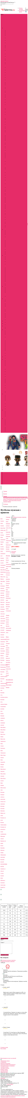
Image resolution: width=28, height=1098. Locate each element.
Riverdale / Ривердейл (8, 235)
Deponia (8, 300)
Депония (8, 643)
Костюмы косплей (10, 31)
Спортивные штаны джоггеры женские (10, 78)
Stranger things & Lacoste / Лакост (10, 89)
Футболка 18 (9, 428)
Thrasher (8, 421)
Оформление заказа (5, 1060)
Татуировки (9, 152)
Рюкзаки (8, 198)
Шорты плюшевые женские (3, 723)
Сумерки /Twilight (10, 283)
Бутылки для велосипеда (9, 203)
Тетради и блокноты (11, 204)
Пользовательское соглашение (8, 1065)
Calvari (7, 108)
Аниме (13, 18)
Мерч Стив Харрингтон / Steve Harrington (10, 165)
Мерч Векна (3, 727)
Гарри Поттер (9, 274)
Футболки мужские (10, 91)
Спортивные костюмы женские (10, 80)
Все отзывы (3, 1048)
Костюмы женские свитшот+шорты (10, 73)
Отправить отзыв (4, 954)
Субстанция (8, 610)
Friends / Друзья (9, 230)
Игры (2, 19)
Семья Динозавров (10, 254)
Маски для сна (9, 136)
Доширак (8, 422)
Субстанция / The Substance (10, 282)
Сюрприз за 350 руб (10, 222)
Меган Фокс (9, 324)
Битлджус (8, 267)
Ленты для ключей (10, 130)
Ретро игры (8, 426)
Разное (7, 687)
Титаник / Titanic (10, 269)
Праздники (10, 20)
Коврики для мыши (10, 206)
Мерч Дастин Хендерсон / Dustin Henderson (10, 170)
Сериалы (5, 18)
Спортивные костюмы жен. (3, 688)
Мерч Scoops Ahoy (10, 190)
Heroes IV (8, 658)
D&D (8, 22)
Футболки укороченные (9, 386)
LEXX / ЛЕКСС (10, 240)
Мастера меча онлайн (9, 294)
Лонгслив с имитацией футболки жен (9, 116)
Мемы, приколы (10, 423)
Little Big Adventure (10, 313)
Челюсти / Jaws (9, 285)
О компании (3, 1062)
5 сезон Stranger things (2, 876)
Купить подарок (21, 8)
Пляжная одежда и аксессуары (3, 797)
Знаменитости (4, 20)
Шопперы (8, 193)
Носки (7, 139)
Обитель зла (9, 280)
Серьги (7, 415)
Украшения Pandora (10, 154)
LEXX (7, 542)
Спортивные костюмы (9, 367)
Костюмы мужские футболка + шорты (10, 98)
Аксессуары (3, 885)
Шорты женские (10, 87)
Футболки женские (10, 46)
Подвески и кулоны (10, 413)
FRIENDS (8, 523)
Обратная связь (4, 1072)
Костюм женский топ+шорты (10, 70)
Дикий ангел (9, 243)
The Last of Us (9, 319)
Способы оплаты (4, 1067)
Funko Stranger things (2, 535)
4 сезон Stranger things (2, 549)
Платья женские (10, 82)
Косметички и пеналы (9, 129)
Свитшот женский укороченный (10, 61)
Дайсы (7, 358)
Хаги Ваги (8, 662)
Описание (13, 551)
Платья (2, 713)
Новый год (8, 327)
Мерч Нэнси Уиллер (11, 138)
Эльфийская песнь (10, 291)
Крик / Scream (9, 258)
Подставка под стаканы (9, 351)
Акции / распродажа (11, 225)
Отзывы (13, 552)
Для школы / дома (7, 329)
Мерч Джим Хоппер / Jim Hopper (10, 176)
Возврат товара (4, 1069)
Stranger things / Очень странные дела (8, 28)
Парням (2, 23)
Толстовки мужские (10, 96)
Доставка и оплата (5, 1068)
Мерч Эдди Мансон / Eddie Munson (10, 41)
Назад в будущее (10, 279)
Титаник (7, 581)
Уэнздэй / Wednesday (8, 239)
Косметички (9, 340)
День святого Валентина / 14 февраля (9, 106)
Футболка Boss (9, 427)
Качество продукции (5, 1063)
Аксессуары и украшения (9, 122)
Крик (7, 568)
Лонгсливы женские (8, 57)
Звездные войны (10, 277)
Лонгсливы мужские (8, 93)
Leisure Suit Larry (10, 309)
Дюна (7, 562)
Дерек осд (8, 45)
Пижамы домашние (10, 83)
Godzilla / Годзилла (10, 276)
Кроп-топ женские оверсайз (2, 604)
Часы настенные (10, 155)
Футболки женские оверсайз (3, 593)
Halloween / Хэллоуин (8, 227)
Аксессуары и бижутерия (9, 410)
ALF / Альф (9, 241)
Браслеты (8, 411)
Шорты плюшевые (10, 392)
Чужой (7, 272)
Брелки (7, 412)
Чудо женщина (9, 275)
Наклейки (3, 847)
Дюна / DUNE (9, 256)
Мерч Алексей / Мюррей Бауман (10, 178)
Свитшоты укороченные (9, 383)
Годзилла (8, 574)
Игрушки (8, 126)
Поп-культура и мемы (8, 418)
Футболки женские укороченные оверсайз (10, 51)
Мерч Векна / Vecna (10, 156)
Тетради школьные (10, 330)
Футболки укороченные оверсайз (9, 389)
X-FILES (8, 525)
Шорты (8, 391)
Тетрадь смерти (9, 288)
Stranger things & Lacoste (2, 560)
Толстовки (8, 364)
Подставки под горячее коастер (9, 145)
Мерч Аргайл (9, 167)
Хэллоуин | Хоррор (10, 328)
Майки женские (10, 135)
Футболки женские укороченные (10, 48)
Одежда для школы (10, 345)
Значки (7, 213)
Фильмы (9, 18)
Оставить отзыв (4, 938)
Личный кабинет (4, 1)
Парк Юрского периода (9, 262)
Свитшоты (8, 363)
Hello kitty (8, 322)
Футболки (8, 360)
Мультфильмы (7, 19)
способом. (3, 1078)
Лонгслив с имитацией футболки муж (9, 133)
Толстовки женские (10, 62)
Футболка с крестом (10, 431)
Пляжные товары (10, 143)
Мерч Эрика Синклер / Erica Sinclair (10, 185)
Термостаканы (9, 201)
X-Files (7, 232)
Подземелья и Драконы (9, 110)
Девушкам (12, 22)
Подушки (2, 808)
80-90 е (7, 419)
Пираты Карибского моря (8, 598)
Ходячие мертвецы (10, 244)
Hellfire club (8, 33)
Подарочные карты (10, 349)
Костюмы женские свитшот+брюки (10, 75)
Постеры (8, 146)
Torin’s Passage (9, 314)
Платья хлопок (9, 379)
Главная (5, 491)
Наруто (8, 287)
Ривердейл (8, 532)
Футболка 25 (9, 429)
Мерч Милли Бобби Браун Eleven (3, 572)
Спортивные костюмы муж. (3, 709)
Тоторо (7, 290)
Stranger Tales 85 (10, 36)
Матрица (8, 270)
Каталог (5, 493)
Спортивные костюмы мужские (10, 103)
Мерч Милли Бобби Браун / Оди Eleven (10, 38)
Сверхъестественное (11, 253)
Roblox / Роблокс (10, 316)
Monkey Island (9, 303)
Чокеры (8, 417)
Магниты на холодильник (9, 211)
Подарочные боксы (10, 348)
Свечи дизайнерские (9, 151)
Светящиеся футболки (9, 148)
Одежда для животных (9, 141)
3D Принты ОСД (10, 118)
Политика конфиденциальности (8, 1064)
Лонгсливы (8, 361)
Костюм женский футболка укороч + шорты (10, 65)
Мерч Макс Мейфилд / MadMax (10, 43)
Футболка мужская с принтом (7, 961)
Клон (7, 251)
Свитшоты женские (10, 58)
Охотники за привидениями (9, 260)
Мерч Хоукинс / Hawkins (9, 195)
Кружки (8, 199)
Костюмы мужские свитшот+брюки (10, 100)
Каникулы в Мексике (9, 250)
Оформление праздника (9, 218)
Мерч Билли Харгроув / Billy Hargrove (9, 181)
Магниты (8, 344)
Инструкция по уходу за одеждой (8, 1058)
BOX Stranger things (10, 30)
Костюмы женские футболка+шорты (10, 68)
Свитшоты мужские (10, 94)
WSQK (7, 34)
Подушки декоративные (9, 215)
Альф (7, 538)
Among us (8, 660)
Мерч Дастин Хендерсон (3, 746)
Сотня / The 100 (9, 233)
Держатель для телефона (9, 125)
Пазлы (7, 207)
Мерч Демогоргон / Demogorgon (10, 173)
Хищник (8, 271)
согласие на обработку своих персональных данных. (13, 1095)
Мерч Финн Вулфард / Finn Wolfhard (9, 159)
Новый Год (3, 887)
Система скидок (4, 1070)
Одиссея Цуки (9, 304)
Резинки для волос (10, 197)
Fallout (7, 245)
